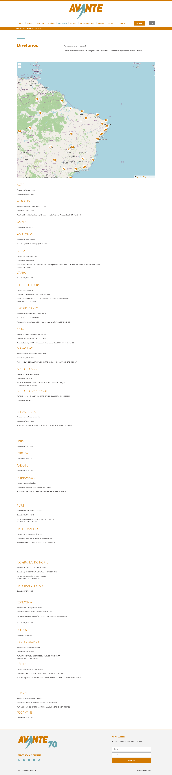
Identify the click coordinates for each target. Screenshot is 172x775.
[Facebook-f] (24, 760)
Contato (121, 23)
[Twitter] (39, 760)
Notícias (51, 23)
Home (21, 23)
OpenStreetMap (141, 177)
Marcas (111, 23)
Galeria (73, 23)
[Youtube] (34, 760)
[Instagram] (19, 760)
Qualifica (40, 23)
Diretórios (62, 23)
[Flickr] (29, 760)
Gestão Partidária (87, 23)
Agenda (101, 23)
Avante (30, 23)
